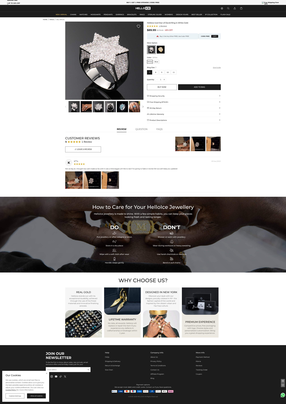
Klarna (198, 361)
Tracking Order (202, 370)
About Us (154, 357)
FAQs (107, 357)
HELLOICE (140, 396)
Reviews (199, 366)
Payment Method (202, 357)
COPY (215, 36)
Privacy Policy (156, 361)
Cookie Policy (11, 390)
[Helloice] (143, 8)
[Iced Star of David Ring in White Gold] (151, 49)
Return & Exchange (112, 366)
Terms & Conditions (158, 366)
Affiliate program (157, 374)
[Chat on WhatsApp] (283, 395)
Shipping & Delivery (112, 361)
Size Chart (109, 370)
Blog (152, 378)
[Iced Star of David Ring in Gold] (160, 49)
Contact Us (154, 370)
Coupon (199, 374)
